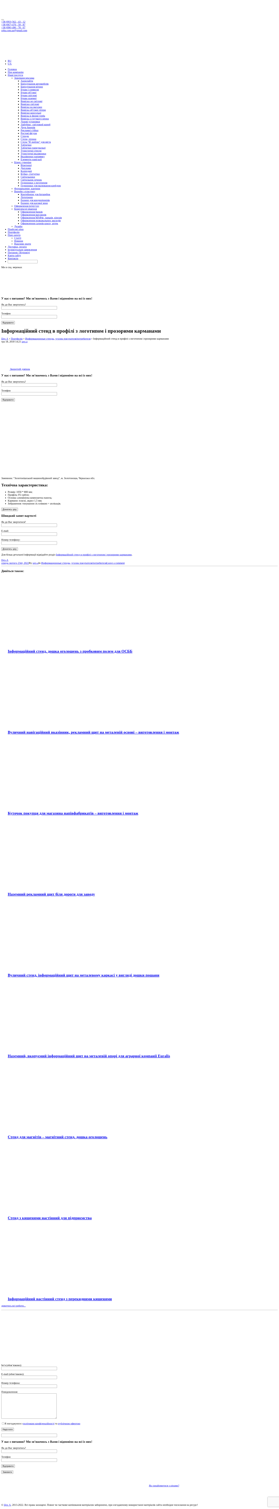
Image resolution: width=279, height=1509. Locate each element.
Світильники (28, 177)
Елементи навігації (31, 159)
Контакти (13, 258)
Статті (17, 238)
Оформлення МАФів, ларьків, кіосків (41, 217)
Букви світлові (29, 95)
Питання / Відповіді (19, 252)
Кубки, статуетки (30, 174)
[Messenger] (14, 55)
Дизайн (18, 226)
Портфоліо (14, 232)
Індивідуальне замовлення (22, 249)
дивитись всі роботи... (13, 1305)
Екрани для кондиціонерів (35, 200)
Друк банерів (28, 127)
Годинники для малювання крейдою (41, 185)
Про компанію (16, 72)
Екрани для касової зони (34, 203)
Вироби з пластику (24, 191)
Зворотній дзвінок (19, 369)
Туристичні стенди (31, 150)
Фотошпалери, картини (27, 188)
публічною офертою (69, 1423)
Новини (18, 241)
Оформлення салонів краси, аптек (39, 223)
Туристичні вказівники (33, 153)
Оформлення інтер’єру (26, 206)
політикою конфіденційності (38, 1423)
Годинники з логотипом (34, 182)
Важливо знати (22, 243)
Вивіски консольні (31, 113)
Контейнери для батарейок (35, 194)
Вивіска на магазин (31, 107)
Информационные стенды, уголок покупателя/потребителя (74, 563)
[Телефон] (222, 1359)
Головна (12, 69)
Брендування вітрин (32, 86)
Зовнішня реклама (24, 78)
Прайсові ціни (16, 229)
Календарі (26, 171)
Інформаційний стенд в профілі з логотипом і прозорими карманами (94, 554)
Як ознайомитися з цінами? (164, 1485)
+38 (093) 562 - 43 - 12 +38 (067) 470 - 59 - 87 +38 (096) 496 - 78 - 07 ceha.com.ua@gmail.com (14, 26)
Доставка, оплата (17, 246)
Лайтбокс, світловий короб (35, 124)
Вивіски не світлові (31, 101)
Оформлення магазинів (33, 214)
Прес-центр (14, 235)
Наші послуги (15, 75)
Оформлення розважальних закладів (41, 220)
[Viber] (3, 55)
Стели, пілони (28, 139)
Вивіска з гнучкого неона (35, 118)
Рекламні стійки (29, 130)
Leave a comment (116, 563)
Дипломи (26, 168)
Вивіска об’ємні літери (33, 110)
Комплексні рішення (25, 209)
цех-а (24, 341)
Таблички (26, 145)
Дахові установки (30, 121)
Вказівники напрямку (33, 156)
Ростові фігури (29, 133)
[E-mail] (173, 1359)
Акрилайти (27, 81)
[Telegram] (8, 55)
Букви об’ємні (28, 92)
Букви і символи (30, 89)
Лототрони (27, 197)
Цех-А (4, 560)
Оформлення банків (32, 211)
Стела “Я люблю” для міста (36, 142)
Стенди (25, 136)
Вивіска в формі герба (33, 115)
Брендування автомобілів (35, 83)
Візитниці (26, 165)
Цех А (7, 1505)
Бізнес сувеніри (22, 162)
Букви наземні (28, 98)
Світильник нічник (31, 179)
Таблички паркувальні (33, 147)
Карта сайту (14, 255)
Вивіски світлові (30, 104)
